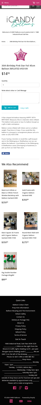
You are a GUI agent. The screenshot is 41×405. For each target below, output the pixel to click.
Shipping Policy (20, 329)
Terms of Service (20, 335)
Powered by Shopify (28, 397)
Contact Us (20, 317)
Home (3, 41)
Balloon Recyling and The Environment (20, 311)
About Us (20, 323)
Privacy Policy (21, 326)
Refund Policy (20, 332)
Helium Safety (20, 314)
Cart (37, 3)
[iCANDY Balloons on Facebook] (14, 389)
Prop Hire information (20, 308)
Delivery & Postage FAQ (20, 320)
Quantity (4, 81)
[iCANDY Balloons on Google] (20, 389)
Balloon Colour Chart (20, 305)
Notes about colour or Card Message (14, 90)
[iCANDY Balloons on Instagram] (26, 389)
